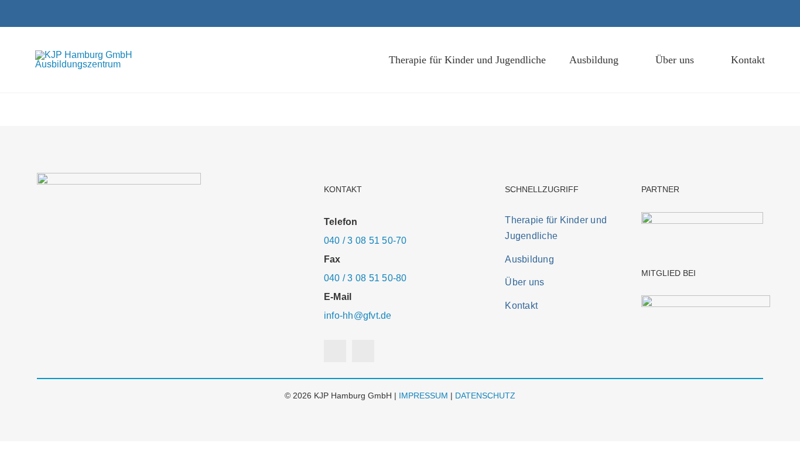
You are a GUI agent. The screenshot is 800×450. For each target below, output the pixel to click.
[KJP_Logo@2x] (115, 55)
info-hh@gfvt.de (358, 316)
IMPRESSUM (423, 395)
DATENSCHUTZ (485, 395)
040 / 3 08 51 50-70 (365, 241)
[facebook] (742, 13)
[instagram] (761, 13)
